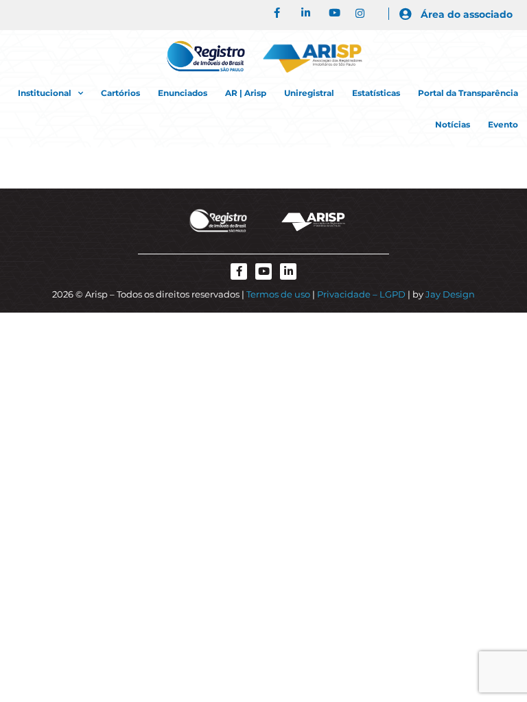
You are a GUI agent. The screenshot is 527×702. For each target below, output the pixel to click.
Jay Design (450, 294)
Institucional (44, 93)
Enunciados (182, 93)
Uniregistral (309, 93)
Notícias (452, 124)
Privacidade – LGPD (361, 294)
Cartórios (120, 93)
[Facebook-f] (239, 271)
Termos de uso (278, 294)
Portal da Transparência (468, 93)
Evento (503, 124)
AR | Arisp (245, 93)
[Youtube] (263, 271)
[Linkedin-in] (288, 271)
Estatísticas (376, 93)
